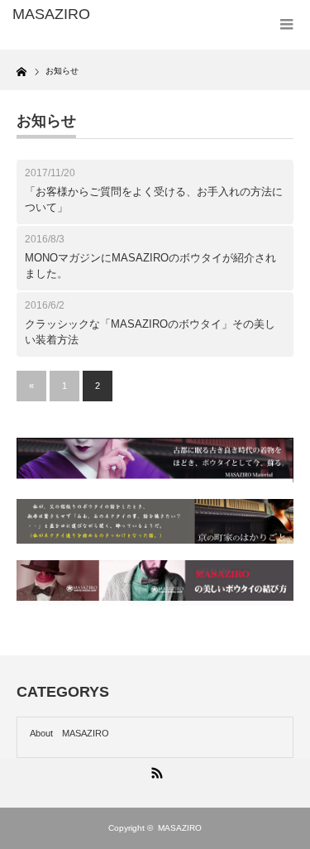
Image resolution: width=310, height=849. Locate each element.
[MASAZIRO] (74, 15)
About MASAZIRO (69, 733)
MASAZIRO (180, 827)
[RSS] (155, 770)
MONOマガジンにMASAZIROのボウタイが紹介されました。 (150, 266)
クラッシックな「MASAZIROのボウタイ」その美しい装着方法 (150, 332)
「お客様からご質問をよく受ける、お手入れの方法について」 (154, 199)
